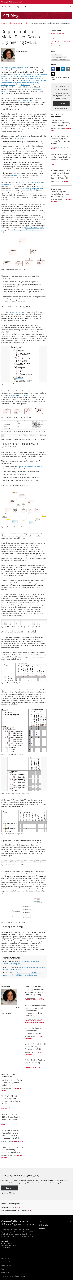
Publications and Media (15, 23)
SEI (40, 1221)
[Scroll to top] (70, 1276)
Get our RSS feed (62, 108)
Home (3, 23)
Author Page (5, 1011)
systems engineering (26, 100)
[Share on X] (58, 69)
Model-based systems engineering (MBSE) (15, 68)
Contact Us (5, 1258)
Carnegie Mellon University (16, 1276)
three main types (18, 138)
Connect (42, 1229)
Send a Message (6, 1013)
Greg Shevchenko (38, 1000)
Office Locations (6, 1262)
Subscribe (61, 103)
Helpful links (43, 1225)
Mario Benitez (18, 1141)
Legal (3, 1269)
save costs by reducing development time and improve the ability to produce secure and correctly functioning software (23, 83)
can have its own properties (17, 395)
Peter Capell (37, 1067)
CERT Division (25, 85)
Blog (26, 23)
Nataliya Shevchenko (37, 1022)
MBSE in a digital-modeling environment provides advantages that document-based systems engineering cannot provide (24, 76)
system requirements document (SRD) (31, 467)
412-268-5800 (5, 1248)
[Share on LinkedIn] (63, 69)
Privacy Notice (6, 1265)
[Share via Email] (68, 69)
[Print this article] (53, 74)
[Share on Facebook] (53, 69)
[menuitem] (14, 6)
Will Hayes (33, 1020)
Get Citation (54, 46)
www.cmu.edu (6, 1273)
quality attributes (17, 175)
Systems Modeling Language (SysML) (31, 189)
